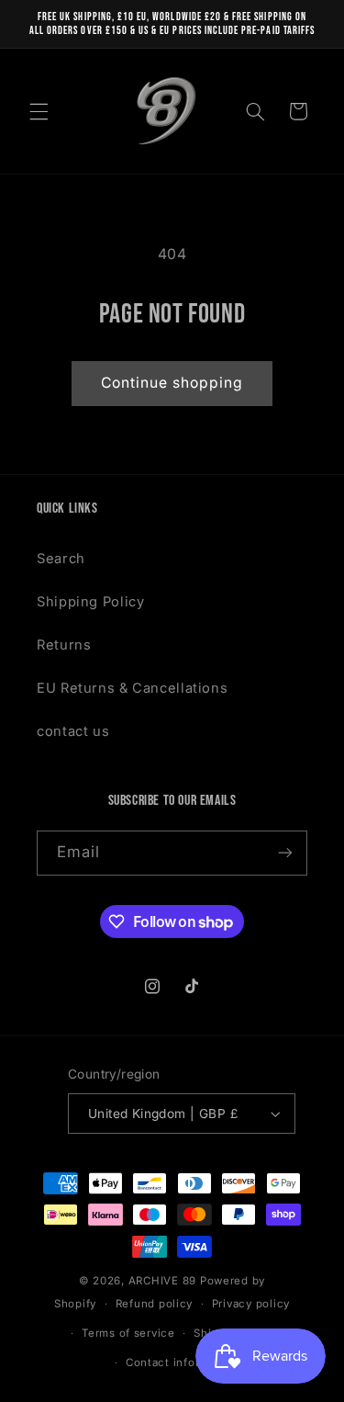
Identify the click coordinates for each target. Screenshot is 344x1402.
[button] (38, 111)
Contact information (182, 1362)
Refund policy (155, 1303)
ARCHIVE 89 (162, 1280)
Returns (64, 645)
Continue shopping (172, 382)
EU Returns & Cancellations (132, 688)
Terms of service (128, 1333)
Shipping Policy (90, 602)
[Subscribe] (285, 853)
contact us (73, 731)
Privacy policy (251, 1303)
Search (61, 558)
